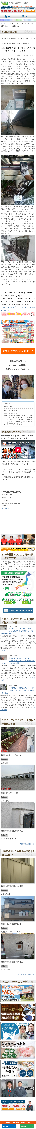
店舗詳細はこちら (6, 508)
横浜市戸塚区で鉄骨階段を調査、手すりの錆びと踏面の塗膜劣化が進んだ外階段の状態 (17, 631)
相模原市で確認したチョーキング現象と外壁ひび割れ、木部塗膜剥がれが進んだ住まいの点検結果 (17, 660)
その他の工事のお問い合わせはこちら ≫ (18, 351)
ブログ (9, 24)
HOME (2, 24)
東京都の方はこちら (9, 1126)
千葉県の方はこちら (27, 1126)
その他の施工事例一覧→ (27, 844)
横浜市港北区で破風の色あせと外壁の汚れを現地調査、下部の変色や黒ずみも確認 (17, 690)
